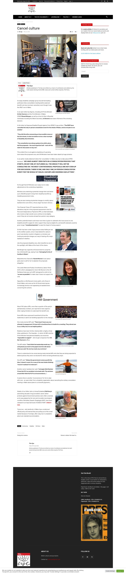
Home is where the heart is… (69, 435)
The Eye (20, 31)
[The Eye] (21, 88)
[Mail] (104, 1)
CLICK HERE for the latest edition (90, 53)
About (19, 83)
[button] (107, 17)
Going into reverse (22, 435)
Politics (65, 17)
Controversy (25, 426)
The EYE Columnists (41, 17)
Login (70, 1)
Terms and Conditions (49, 1)
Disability (32, 426)
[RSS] (107, 1)
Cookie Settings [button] (110, 571)
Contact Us (35, 1)
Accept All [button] (120, 571)
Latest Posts (26, 83)
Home (20, 17)
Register (66, 1)
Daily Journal (96, 33)
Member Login (77, 17)
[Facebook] (102, 1)
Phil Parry (38, 426)
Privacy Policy (60, 1)
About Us (41, 1)
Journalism (55, 17)
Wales (43, 426)
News (23, 21)
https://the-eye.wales (34, 445)
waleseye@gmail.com (54, 559)
